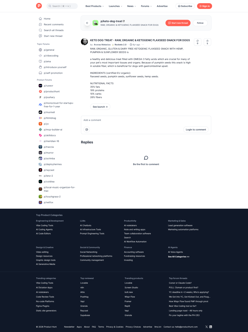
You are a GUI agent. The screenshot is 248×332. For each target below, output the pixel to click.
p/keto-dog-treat (111, 21)
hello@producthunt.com (186, 327)
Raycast (84, 310)
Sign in (206, 6)
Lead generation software (180, 225)
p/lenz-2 (48, 175)
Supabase (85, 315)
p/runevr (48, 85)
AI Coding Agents (44, 229)
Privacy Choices (133, 327)
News (130, 6)
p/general (49, 49)
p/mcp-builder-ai (53, 129)
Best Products (93, 6)
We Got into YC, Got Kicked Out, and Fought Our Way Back (190, 296)
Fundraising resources (134, 256)
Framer (128, 301)
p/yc (46, 123)
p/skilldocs (50, 135)
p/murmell (49, 112)
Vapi (82, 301)
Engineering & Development (50, 221)
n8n (82, 287)
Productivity (130, 221)
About (87, 327)
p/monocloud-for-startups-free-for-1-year (59, 105)
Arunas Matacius (102, 44)
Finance (128, 247)
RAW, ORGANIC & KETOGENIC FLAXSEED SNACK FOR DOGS (130, 25)
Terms (101, 327)
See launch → (100, 106)
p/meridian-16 (51, 141)
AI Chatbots (85, 225)
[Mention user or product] (87, 129)
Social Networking (88, 252)
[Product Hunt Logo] (39, 6)
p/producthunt (52, 91)
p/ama (47, 61)
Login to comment (196, 129)
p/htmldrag (50, 118)
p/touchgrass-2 (52, 196)
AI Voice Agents (175, 252)
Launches (114, 6)
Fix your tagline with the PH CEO (184, 315)
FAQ (94, 327)
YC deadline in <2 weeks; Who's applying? (189, 292)
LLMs (82, 221)
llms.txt (157, 327)
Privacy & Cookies (114, 327)
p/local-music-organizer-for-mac (59, 189)
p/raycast (49, 170)
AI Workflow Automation (135, 241)
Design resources (44, 256)
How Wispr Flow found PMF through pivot (188, 301)
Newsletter (69, 327)
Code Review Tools (45, 296)
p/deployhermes (53, 164)
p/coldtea (49, 181)
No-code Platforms (45, 301)
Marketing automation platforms (183, 229)
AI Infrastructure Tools (90, 229)
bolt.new (129, 292)
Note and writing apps (134, 229)
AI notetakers (130, 225)
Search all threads (54, 30)
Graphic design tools (45, 260)
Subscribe (186, 6)
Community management (92, 260)
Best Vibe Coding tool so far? (182, 306)
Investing (128, 260)
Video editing (42, 252)
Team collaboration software (137, 233)
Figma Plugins (42, 306)
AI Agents (173, 247)
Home (47, 18)
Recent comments (54, 24)
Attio (82, 292)
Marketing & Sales (177, 221)
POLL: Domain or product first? (183, 287)
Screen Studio (131, 287)
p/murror (49, 152)
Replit (127, 306)
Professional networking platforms (96, 256)
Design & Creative (44, 247)
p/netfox (48, 202)
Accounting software (134, 252)
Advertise (162, 6)
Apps (79, 327)
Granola (84, 306)
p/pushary (49, 97)
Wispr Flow (130, 296)
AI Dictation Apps (44, 287)
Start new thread (53, 36)
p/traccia (49, 146)
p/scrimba (49, 158)
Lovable (84, 283)
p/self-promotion (53, 72)
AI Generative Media (45, 264)
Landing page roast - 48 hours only (185, 310)
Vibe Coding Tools (44, 225)
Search (127, 237)
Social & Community (90, 247)
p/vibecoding (51, 55)
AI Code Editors (43, 233)
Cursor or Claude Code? (180, 283)
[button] (84, 41)
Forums (145, 6)
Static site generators (46, 310)
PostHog (84, 296)
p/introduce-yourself (55, 67)
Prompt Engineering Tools (92, 233)
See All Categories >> (179, 256)
